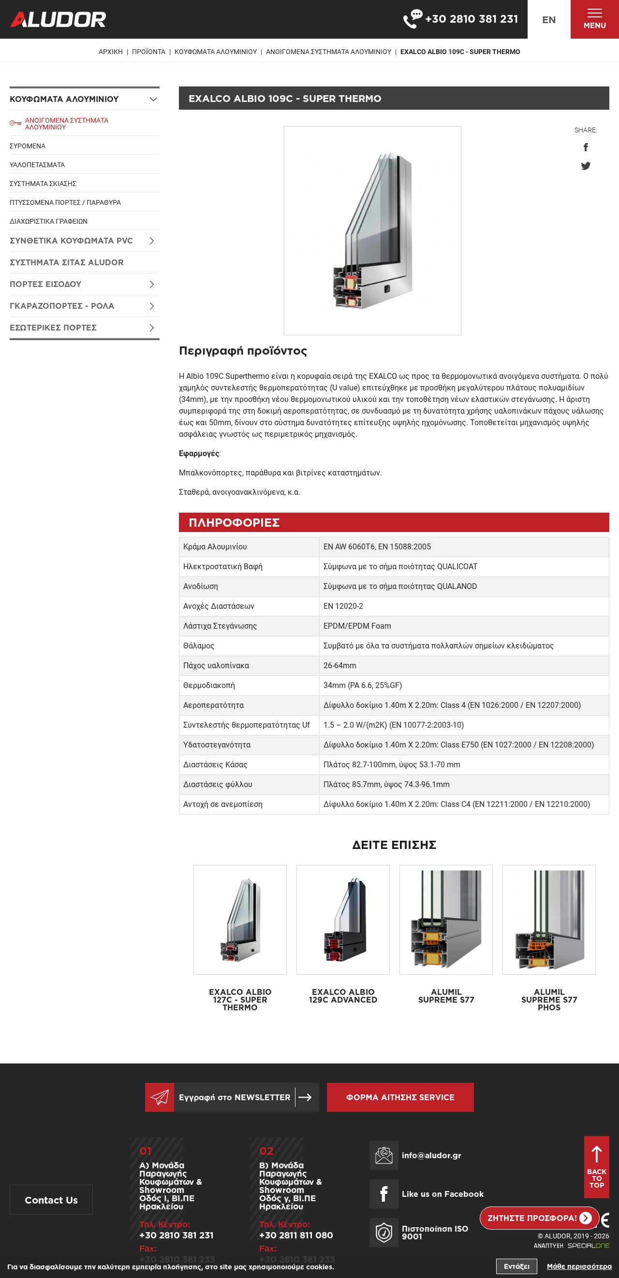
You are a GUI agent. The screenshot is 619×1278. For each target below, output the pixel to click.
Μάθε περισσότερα (579, 1266)
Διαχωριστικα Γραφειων (49, 221)
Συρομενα (27, 146)
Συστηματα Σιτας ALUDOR (67, 262)
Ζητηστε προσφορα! (532, 1218)
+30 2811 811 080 (296, 1235)
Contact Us (51, 1199)
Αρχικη (111, 51)
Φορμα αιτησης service (400, 1097)
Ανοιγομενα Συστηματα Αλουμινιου (328, 51)
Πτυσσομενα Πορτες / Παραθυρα (65, 202)
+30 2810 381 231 (176, 1235)
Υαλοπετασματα (37, 165)
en (549, 19)
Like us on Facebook (443, 1194)
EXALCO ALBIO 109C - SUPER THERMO (460, 51)
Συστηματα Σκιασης (43, 183)
